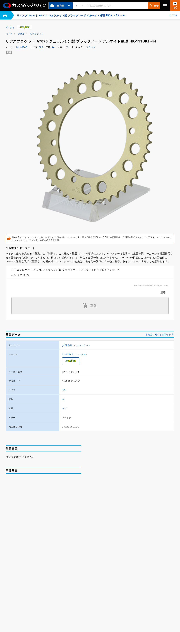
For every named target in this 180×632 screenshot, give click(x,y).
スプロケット (37, 33)
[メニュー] (165, 5)
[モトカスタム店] (5, 15)
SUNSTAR (22, 46)
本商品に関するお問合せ (158, 334)
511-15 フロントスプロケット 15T (55, 594)
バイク (9, 33)
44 (53, 46)
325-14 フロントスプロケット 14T (55, 519)
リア (66, 46)
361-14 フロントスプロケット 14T (55, 557)
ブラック (90, 46)
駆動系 (21, 33)
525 (41, 46)
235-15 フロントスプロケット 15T (55, 482)
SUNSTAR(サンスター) (74, 354)
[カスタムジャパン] (24, 5)
